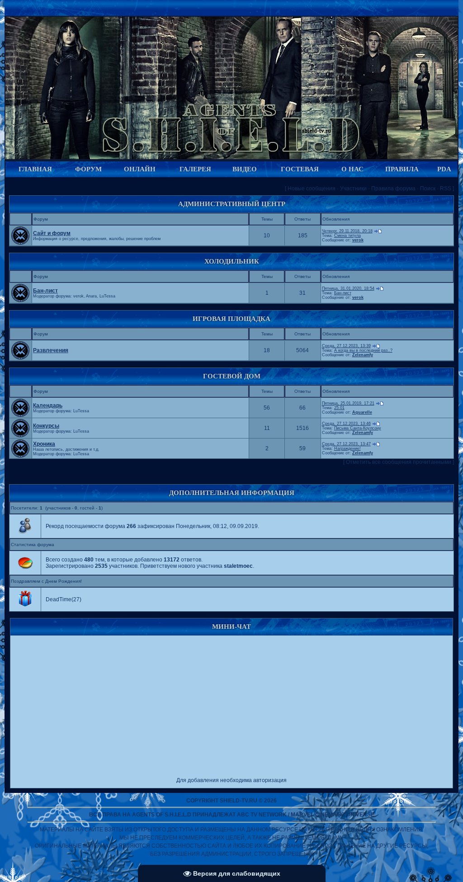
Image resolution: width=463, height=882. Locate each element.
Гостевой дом (231, 376)
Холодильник (231, 261)
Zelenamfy (362, 355)
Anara (91, 296)
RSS (445, 188)
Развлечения (50, 350)
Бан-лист (45, 291)
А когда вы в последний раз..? (363, 350)
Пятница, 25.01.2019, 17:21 (348, 403)
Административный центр (231, 204)
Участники (353, 188)
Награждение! (347, 448)
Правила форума (393, 188)
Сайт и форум (52, 233)
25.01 (339, 408)
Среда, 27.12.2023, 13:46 (346, 423)
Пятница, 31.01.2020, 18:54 (348, 288)
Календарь (47, 405)
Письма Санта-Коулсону (357, 428)
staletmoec (238, 566)
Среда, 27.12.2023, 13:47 (346, 444)
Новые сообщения (311, 188)
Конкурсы (46, 426)
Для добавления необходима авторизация (231, 780)
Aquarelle (362, 412)
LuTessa (107, 296)
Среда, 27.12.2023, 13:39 (346, 346)
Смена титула (347, 235)
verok (358, 240)
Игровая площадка (231, 318)
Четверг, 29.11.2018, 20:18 (347, 231)
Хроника (44, 444)
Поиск (427, 188)
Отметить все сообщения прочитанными (398, 462)
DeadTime (58, 599)
